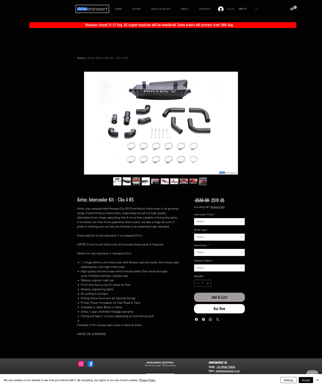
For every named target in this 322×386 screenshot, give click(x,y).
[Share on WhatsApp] (210, 319)
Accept (306, 380)
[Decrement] (197, 283)
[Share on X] (217, 319)
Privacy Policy (147, 380)
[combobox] (219, 221)
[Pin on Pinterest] (203, 319)
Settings (288, 380)
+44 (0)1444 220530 (225, 367)
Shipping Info (218, 207)
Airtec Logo (201, 230)
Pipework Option (204, 260)
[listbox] (248, 9)
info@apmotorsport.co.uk (227, 371)
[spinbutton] (202, 283)
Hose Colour (201, 245)
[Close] (317, 380)
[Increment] (208, 283)
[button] (293, 8)
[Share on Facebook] (196, 319)
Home (81, 58)
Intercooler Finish (204, 214)
